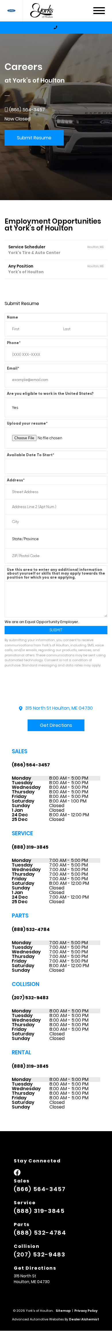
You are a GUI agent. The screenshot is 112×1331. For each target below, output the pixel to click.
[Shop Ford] (11, 10)
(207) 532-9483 (30, 997)
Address (16, 480)
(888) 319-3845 (30, 847)
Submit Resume (34, 137)
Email (13, 368)
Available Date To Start (30, 454)
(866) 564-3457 (31, 765)
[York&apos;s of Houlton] (45, 10)
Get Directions (56, 725)
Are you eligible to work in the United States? (50, 393)
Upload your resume (27, 423)
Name (12, 317)
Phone (14, 342)
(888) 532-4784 (31, 929)
